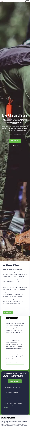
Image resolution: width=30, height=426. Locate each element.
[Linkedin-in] (16, 145)
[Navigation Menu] (27, 1)
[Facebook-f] (13, 145)
